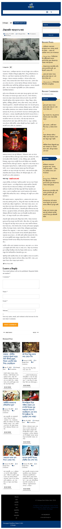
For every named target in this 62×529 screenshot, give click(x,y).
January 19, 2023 (27, 464)
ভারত (16, 500)
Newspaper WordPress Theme (11, 523)
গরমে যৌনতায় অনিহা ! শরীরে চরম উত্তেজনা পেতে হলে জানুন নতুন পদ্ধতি (50, 137)
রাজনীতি (16, 502)
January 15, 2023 (8, 464)
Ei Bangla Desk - (21, 34)
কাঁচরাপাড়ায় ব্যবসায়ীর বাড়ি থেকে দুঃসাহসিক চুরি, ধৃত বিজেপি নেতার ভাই (50, 68)
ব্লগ (11, 23)
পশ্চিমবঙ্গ (16, 497)
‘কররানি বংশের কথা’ (14, 178)
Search (46, 25)
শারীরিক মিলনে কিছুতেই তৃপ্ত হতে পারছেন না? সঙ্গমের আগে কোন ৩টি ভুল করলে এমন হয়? (51, 148)
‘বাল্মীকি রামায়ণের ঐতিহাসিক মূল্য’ (9, 404)
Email (5, 301)
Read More (8, 387)
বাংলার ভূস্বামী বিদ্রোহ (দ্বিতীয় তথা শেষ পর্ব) (29, 459)
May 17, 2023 (7, 368)
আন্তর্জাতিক (16, 510)
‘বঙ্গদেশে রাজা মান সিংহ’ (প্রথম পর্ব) (9, 459)
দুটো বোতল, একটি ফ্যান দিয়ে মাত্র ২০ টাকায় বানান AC (50, 127)
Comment (6, 277)
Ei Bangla (5, 23)
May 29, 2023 (27, 421)
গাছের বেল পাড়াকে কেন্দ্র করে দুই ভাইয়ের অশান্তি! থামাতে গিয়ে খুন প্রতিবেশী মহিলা (50, 213)
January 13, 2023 (9, 34)
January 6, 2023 (27, 361)
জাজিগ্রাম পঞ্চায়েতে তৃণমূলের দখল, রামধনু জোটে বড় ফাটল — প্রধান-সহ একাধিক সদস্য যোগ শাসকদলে (50, 49)
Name (5, 291)
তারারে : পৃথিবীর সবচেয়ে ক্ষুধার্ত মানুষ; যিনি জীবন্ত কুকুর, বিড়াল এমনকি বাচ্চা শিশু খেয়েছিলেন (10, 359)
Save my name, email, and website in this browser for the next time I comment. (20, 318)
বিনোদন (16, 505)
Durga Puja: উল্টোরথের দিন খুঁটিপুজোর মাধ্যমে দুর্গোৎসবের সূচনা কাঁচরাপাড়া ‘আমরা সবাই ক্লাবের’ (50, 59)
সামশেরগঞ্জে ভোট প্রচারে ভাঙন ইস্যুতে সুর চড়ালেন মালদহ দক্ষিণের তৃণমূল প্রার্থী (50, 202)
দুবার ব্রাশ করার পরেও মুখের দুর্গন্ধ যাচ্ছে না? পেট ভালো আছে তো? (49, 76)
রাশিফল (16, 513)
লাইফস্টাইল (16, 515)
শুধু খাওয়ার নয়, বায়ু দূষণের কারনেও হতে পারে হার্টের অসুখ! (51, 117)
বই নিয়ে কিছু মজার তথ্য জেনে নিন (29, 355)
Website (5, 310)
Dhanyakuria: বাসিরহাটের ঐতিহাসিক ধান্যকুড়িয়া (50, 83)
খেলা (16, 508)
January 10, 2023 (8, 409)
